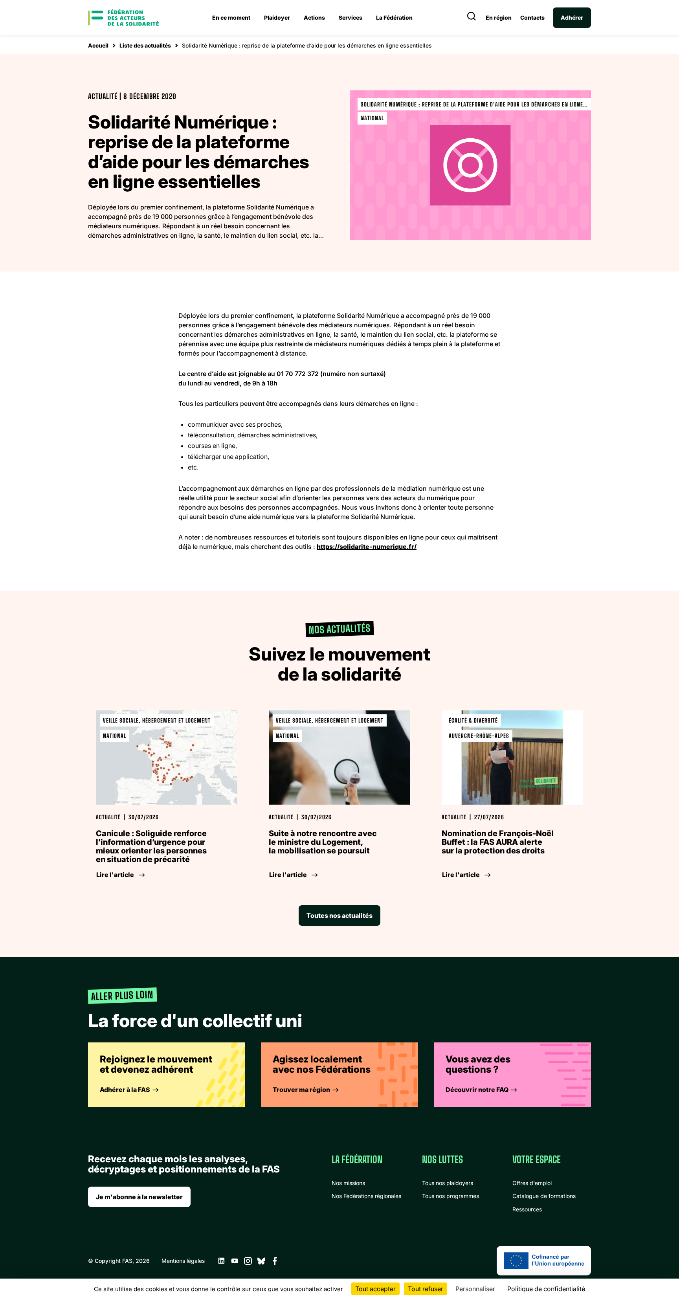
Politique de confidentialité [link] (546, 1289)
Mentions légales (183, 1260)
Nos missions (348, 1183)
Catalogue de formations (544, 1196)
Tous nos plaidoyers (447, 1183)
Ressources (527, 1209)
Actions (314, 17)
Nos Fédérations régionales (366, 1196)
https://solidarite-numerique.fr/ (367, 546)
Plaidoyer (277, 17)
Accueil (98, 45)
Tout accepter (375, 1289)
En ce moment (231, 17)
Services (350, 17)
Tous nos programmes (450, 1196)
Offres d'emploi (532, 1183)
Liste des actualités (145, 45)
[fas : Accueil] (123, 17)
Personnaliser (475, 1289)
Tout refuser (425, 1289)
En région (499, 18)
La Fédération (394, 17)
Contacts (532, 18)
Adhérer (572, 17)
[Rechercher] (471, 17)
